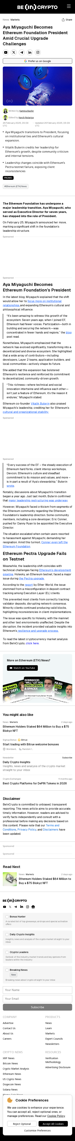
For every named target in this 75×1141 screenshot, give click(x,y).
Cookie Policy (56, 1116)
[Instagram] (38, 52)
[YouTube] (6, 52)
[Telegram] (22, 52)
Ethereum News (12, 1073)
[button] (37, 920)
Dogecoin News (12, 1084)
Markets (15, 19)
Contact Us (9, 1028)
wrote (10, 486)
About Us (8, 1033)
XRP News (8, 1058)
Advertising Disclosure (57, 1067)
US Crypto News (12, 1079)
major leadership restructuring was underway (38, 500)
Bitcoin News (10, 1063)
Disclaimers (50, 829)
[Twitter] (14, 52)
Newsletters (52, 1044)
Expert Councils (54, 1038)
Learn (48, 1028)
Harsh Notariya (26, 117)
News (6, 19)
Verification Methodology (53, 1060)
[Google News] (33, 907)
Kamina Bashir (27, 111)
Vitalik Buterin (40, 403)
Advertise (8, 1023)
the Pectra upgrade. (31, 578)
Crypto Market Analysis (16, 1068)
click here (32, 643)
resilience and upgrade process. (38, 631)
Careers (7, 1038)
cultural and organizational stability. (26, 412)
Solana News (10, 1089)
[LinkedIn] (30, 52)
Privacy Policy (26, 829)
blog (69, 332)
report (29, 585)
